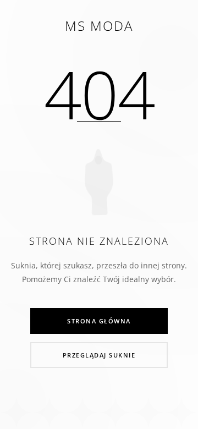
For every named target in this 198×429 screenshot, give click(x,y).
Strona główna (99, 321)
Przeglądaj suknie (99, 355)
